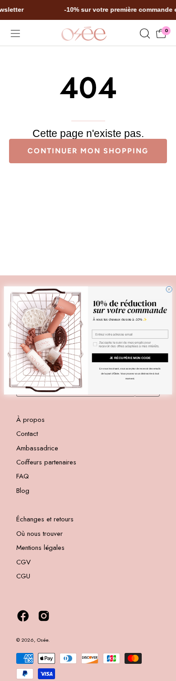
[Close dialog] (169, 289)
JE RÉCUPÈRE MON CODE (130, 357)
